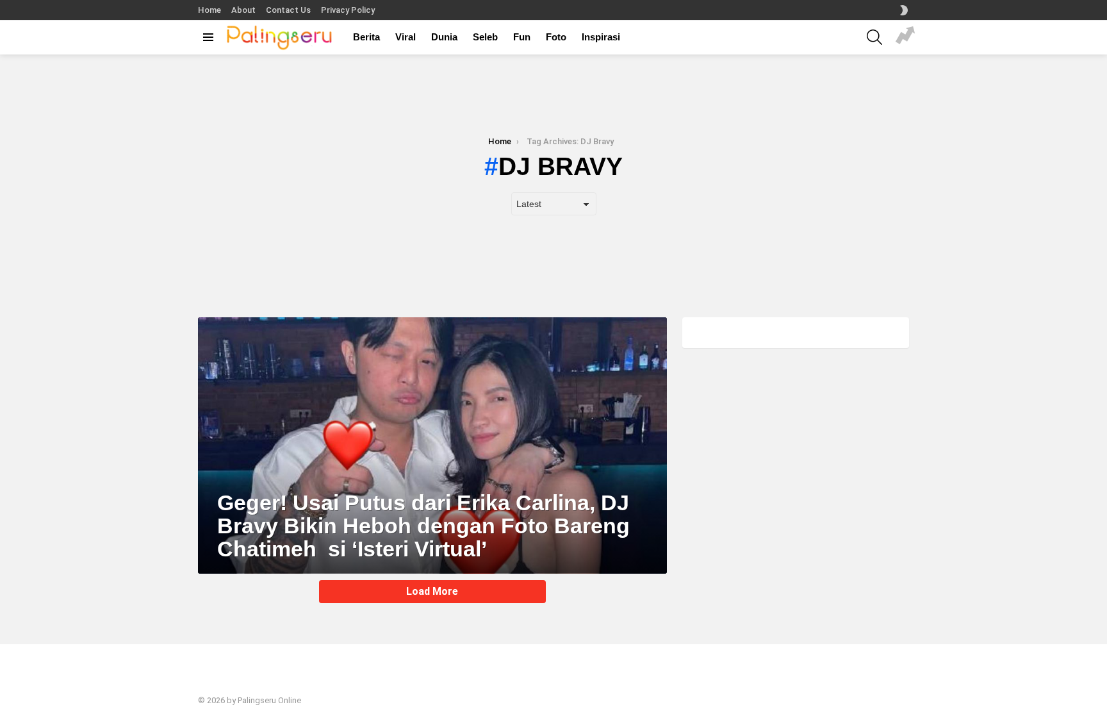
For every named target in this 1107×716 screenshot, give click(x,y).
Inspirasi (601, 36)
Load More (432, 591)
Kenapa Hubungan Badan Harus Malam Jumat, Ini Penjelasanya (905, 37)
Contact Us (288, 10)
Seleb (485, 36)
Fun (521, 36)
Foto (556, 36)
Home (209, 10)
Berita (366, 36)
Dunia (444, 36)
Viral (405, 36)
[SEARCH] (874, 37)
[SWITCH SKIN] (904, 10)
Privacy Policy (348, 10)
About (243, 10)
